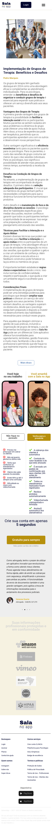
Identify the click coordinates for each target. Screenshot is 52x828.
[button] (43, 5)
